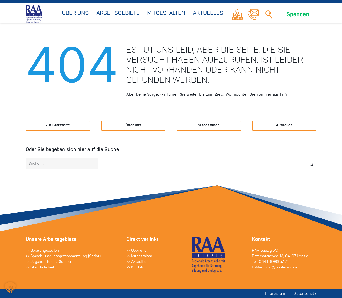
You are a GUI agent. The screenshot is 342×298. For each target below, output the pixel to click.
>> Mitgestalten (139, 256)
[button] (10, 288)
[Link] (237, 14)
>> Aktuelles (136, 262)
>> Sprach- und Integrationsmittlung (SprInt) (63, 256)
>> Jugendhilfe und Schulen (49, 262)
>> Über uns (136, 251)
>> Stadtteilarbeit (40, 267)
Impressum (275, 293)
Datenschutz (304, 293)
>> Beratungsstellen (42, 251)
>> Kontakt (135, 267)
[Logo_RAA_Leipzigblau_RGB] (34, 14)
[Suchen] (269, 14)
